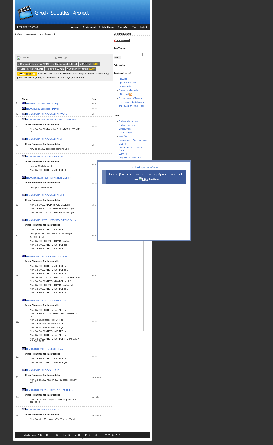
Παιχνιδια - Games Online (131, 157)
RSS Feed (124, 94)
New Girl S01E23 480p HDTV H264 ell (44, 156)
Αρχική (75, 27)
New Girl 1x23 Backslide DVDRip (42, 103)
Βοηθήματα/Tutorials (128, 90)
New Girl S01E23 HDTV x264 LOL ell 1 (45, 195)
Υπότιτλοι (123, 27)
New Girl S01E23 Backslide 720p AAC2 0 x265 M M (51, 119)
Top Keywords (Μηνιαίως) (131, 98)
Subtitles (123, 154)
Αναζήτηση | (90, 27)
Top (134, 27)
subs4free (96, 377)
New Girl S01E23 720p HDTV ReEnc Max (46, 300)
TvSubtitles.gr (106, 27)
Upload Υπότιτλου (127, 82)
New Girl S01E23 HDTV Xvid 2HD (42, 370)
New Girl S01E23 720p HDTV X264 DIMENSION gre (51, 220)
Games (122, 144)
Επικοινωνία (125, 86)
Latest (143, 27)
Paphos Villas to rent (128, 121)
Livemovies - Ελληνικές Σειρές (133, 140)
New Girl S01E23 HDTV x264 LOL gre (44, 349)
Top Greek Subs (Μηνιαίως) (132, 102)
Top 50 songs (125, 132)
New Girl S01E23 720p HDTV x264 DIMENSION (49, 390)
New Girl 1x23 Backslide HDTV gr (42, 109)
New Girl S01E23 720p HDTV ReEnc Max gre (48, 178)
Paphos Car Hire (127, 125)
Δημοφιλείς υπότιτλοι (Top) (131, 106)
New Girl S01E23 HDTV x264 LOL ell (44, 139)
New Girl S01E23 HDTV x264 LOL (43, 409)
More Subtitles (125, 136)
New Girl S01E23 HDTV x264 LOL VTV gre (47, 114)
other (94, 103)
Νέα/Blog (123, 79)
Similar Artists (125, 129)
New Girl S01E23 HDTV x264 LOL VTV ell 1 (47, 256)
